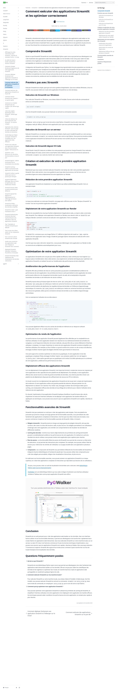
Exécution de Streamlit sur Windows (106, 16)
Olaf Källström (60, 21)
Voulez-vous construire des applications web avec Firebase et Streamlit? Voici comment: (12, 244)
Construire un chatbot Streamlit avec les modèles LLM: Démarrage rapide (12, 105)
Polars (4, 34)
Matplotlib (6, 22)
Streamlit (5, 49)
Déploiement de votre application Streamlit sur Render (106, 36)
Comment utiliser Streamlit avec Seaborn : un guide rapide (11, 98)
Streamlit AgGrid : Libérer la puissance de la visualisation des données (12, 162)
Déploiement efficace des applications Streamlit (106, 52)
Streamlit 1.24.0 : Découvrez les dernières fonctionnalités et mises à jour (12, 155)
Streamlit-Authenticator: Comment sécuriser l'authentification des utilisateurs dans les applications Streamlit (11, 218)
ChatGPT (5, 10)
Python (5, 40)
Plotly (4, 31)
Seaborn (5, 46)
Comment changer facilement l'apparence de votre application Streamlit (12, 69)
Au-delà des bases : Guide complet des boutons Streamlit (10, 61)
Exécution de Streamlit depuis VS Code (106, 24)
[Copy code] (90, 107)
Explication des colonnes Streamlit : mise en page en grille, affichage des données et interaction (11, 129)
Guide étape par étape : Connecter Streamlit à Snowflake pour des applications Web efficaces (11, 138)
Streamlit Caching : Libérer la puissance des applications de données (11, 168)
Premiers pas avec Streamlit (105, 13)
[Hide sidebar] (19, 687)
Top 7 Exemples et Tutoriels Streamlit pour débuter (11, 225)
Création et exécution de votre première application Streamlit (106, 28)
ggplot (5, 263)
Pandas (5, 28)
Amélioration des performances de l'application (105, 44)
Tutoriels (83, 2)
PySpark (5, 37)
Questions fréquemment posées (104, 62)
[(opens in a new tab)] (55, 30)
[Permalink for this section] (53, 51)
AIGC (4, 7)
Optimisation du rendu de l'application (106, 48)
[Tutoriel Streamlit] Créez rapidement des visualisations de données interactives (12, 258)
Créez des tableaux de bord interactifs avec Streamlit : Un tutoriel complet (11, 121)
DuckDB (5, 16)
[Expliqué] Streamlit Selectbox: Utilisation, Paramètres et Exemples (11, 251)
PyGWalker (31, 472)
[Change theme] (16, 687)
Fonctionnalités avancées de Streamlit (105, 56)
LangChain (6, 19)
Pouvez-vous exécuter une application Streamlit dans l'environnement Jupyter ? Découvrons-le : (12, 147)
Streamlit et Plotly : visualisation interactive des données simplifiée (11, 205)
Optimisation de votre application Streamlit (106, 40)
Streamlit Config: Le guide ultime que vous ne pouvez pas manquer (12, 174)
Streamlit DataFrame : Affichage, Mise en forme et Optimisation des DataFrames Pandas (12, 182)
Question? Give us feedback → (104, 70)
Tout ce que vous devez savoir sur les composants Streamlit (12, 232)
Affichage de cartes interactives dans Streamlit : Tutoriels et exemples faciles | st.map (12, 54)
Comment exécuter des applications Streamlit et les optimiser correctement (12, 85)
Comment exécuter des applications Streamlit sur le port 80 (12, 92)
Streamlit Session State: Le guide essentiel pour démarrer (11, 189)
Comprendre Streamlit (104, 11)
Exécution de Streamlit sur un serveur (106, 20)
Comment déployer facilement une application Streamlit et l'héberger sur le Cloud (11, 77)
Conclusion (101, 59)
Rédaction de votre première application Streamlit (106, 32)
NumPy (5, 25)
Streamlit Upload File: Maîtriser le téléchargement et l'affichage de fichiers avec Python (11, 197)
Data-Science (6, 13)
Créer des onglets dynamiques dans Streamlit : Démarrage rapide (11, 113)
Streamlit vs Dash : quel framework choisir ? (11, 210)
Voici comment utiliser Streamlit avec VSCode (11, 237)
